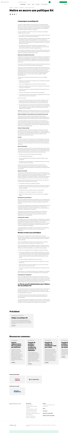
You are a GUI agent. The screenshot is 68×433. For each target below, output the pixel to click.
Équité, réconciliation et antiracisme (31, 410)
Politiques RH (21, 7)
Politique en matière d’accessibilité (48, 415)
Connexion (65, 4)
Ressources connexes (19, 336)
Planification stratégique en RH (30, 417)
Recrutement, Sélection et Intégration (31, 406)
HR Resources (16, 7)
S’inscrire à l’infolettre (44, 4)
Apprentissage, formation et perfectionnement (33, 413)
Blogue (33, 4)
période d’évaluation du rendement (26, 227)
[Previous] (56, 336)
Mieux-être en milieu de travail (30, 416)
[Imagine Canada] (12, 425)
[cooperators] (34, 383)
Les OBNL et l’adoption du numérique (31, 409)
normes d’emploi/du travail (44, 253)
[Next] (58, 336)
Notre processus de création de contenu (49, 404)
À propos (28, 4)
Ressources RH (23, 4)
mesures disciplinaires (22, 178)
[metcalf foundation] (17, 394)
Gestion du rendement (29, 414)
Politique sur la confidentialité (48, 413)
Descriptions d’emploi (29, 404)
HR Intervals (11, 7)
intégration (27, 84)
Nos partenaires (45, 406)
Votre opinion (38, 4)
